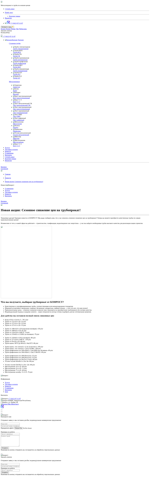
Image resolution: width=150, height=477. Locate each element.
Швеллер (16, 138)
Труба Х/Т (16, 78)
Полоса (15, 127)
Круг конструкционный (21, 98)
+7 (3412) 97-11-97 (16, 23)
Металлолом (17, 124)
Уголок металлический (21, 135)
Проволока (17, 131)
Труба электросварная (20, 49)
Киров (8, 29)
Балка (15, 90)
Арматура (16, 87)
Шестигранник (18, 142)
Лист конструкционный (21, 109)
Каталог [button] (15, 40)
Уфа (17, 29)
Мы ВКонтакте (13, 404)
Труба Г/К (16, 56)
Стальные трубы (15, 43)
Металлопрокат (14, 81)
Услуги (7, 148)
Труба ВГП (17, 52)
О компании (9, 153)
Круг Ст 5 (16, 146)
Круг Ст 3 (16, 102)
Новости (8, 151)
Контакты (8, 155)
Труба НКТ (17, 67)
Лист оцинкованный (20, 113)
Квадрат (16, 94)
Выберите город (7, 27)
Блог (6, 392)
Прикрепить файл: (7, 428)
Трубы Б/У (16, 74)
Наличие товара (14, 16)
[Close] (1, 411)
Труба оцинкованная (20, 60)
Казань (3, 29)
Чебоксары (23, 29)
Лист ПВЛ (16, 116)
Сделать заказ (9, 157)
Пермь (13, 29)
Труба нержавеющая (20, 71)
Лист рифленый (18, 120)
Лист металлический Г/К (21, 105)
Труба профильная (19, 63)
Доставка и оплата (11, 149)
